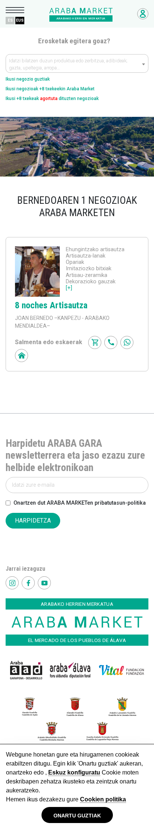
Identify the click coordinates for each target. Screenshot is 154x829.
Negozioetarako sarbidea (142, 13)
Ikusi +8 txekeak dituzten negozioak (52, 98)
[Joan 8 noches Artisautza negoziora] (37, 271)
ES (10, 20)
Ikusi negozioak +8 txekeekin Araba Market (50, 88)
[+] (69, 288)
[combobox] (77, 63)
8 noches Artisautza (51, 305)
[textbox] (77, 65)
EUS (20, 20)
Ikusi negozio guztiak (28, 79)
